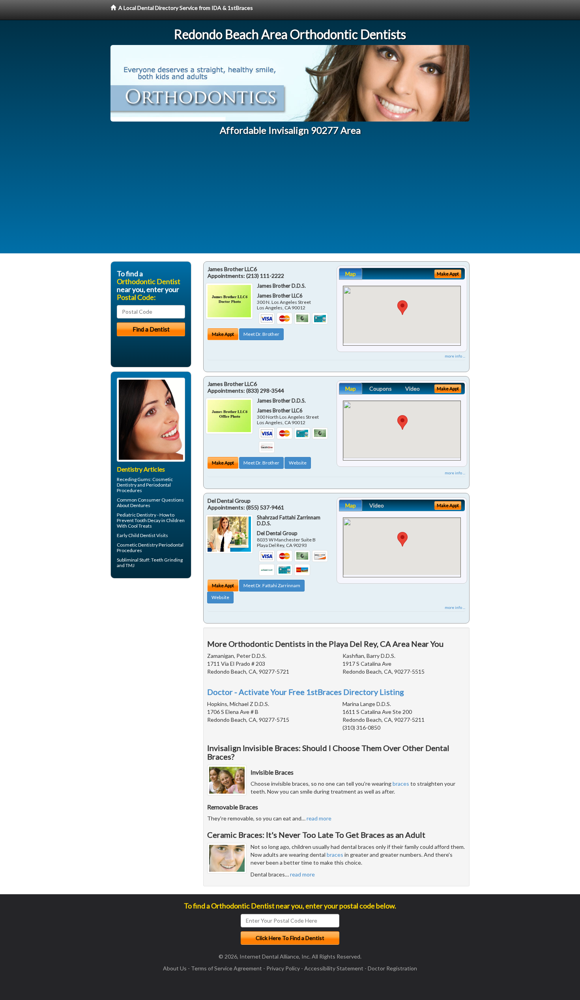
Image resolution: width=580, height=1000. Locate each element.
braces (401, 783)
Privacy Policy (283, 968)
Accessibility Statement (333, 968)
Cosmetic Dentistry (137, 545)
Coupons (380, 388)
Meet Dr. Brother (261, 334)
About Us (175, 968)
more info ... (455, 356)
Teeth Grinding (167, 560)
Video (412, 388)
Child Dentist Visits (148, 535)
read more (319, 818)
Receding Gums (133, 479)
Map (350, 273)
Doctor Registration (392, 968)
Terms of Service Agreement (226, 968)
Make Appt (223, 334)
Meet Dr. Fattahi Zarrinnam (271, 585)
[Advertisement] (290, 198)
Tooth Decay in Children (160, 520)
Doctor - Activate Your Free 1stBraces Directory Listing (305, 692)
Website (298, 463)
